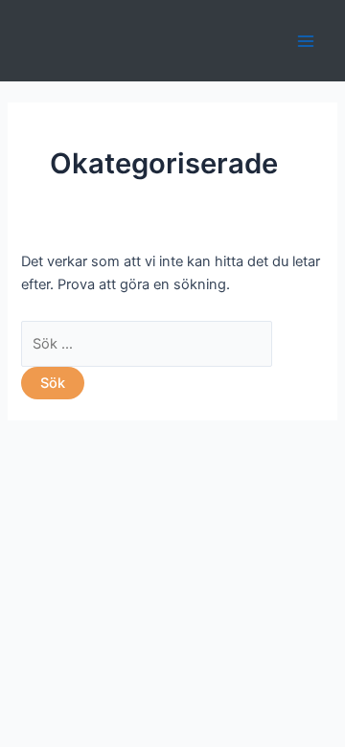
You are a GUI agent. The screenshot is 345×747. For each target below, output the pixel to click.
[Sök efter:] (146, 343)
